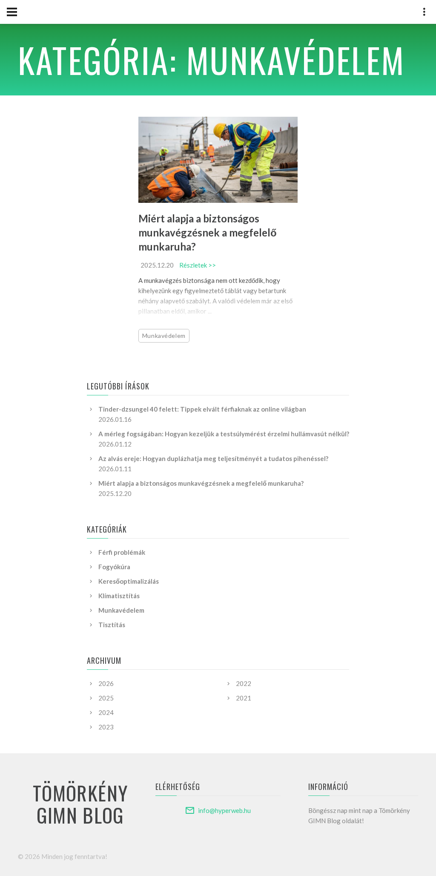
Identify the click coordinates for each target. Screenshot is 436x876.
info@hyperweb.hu (224, 810)
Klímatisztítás (119, 595)
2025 (106, 698)
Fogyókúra (114, 567)
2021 (243, 698)
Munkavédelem (164, 335)
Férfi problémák (121, 552)
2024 (106, 712)
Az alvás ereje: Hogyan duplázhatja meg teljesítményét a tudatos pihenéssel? (213, 458)
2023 (106, 727)
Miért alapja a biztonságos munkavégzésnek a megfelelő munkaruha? (207, 232)
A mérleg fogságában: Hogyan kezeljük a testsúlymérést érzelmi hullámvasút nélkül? (223, 434)
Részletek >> (197, 265)
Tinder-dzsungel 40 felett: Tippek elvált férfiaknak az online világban (202, 409)
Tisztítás (111, 624)
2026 (106, 683)
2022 (243, 683)
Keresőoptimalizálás (128, 581)
